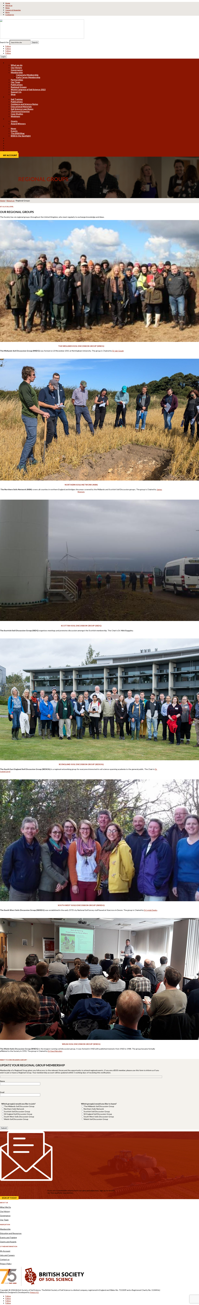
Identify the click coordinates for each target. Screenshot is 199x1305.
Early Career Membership (28, 77)
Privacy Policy (6, 1263)
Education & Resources (16, 97)
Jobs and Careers (7, 1255)
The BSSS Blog (18, 133)
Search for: (4, 42)
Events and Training (8, 1237)
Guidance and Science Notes (24, 104)
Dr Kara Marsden (55, 1051)
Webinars (15, 116)
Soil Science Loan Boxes (22, 109)
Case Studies (17, 114)
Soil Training (17, 99)
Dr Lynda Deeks (150, 910)
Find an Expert (12, 145)
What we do (16, 65)
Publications (17, 84)
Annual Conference (14, 150)
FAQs (7, 12)
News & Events (12, 126)
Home (7, 3)
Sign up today (9, 1198)
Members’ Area (12, 143)
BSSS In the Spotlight (21, 136)
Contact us (4, 1259)
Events (14, 131)
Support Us (16, 92)
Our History (16, 67)
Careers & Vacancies (13, 10)
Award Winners (18, 123)
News (7, 8)
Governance (17, 70)
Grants (14, 121)
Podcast (9, 148)
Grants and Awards (8, 1242)
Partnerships (17, 80)
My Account (10, 155)
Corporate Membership (27, 75)
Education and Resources (11, 1233)
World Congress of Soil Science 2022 (28, 89)
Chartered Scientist (20, 111)
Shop (13, 94)
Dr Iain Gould (117, 351)
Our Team (15, 82)
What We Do (5, 1207)
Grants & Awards (13, 119)
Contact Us (9, 15)
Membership (17, 72)
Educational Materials (21, 106)
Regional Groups (19, 87)
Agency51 (34, 1292)
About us (8, 5)
